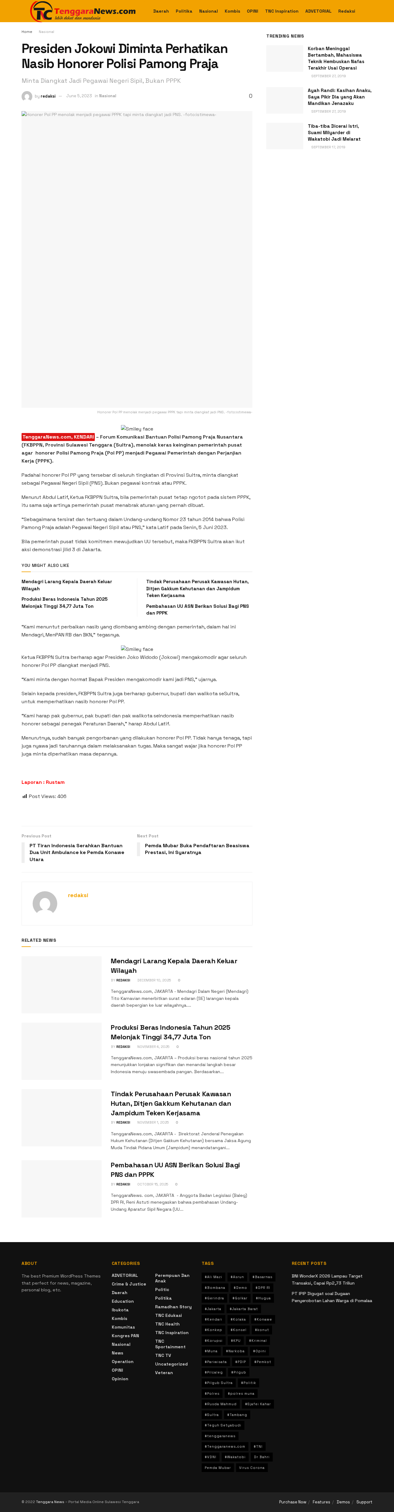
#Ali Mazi (213, 1277)
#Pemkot (262, 1362)
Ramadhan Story (173, 1306)
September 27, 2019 (328, 76)
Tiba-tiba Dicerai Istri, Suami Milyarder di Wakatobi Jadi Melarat (334, 132)
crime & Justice (129, 1284)
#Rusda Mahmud (221, 1404)
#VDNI (210, 1457)
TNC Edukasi (168, 1315)
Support (364, 1502)
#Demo (240, 1287)
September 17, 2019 (328, 147)
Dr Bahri (262, 1457)
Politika (184, 11)
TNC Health (167, 1324)
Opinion (120, 1379)
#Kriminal (258, 1340)
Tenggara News (50, 1501)
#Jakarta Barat (244, 1309)
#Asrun (237, 1277)
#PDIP (240, 1362)
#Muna (211, 1351)
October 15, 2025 (152, 1184)
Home (27, 31)
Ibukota (120, 1310)
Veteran (164, 1372)
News (117, 1353)
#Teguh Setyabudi (223, 1425)
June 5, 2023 (79, 95)
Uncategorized (171, 1364)
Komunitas (123, 1327)
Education (123, 1301)
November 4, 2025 (152, 1047)
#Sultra (212, 1415)
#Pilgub (238, 1372)
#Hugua (263, 1298)
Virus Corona (252, 1468)
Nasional (208, 11)
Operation (123, 1361)
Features (321, 1502)
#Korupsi (214, 1340)
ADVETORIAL (318, 11)
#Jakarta (213, 1309)
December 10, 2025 (153, 980)
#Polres (212, 1393)
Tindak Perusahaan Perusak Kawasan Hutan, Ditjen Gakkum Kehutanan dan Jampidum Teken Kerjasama (197, 588)
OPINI (252, 11)
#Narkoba (235, 1351)
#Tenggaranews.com (225, 1446)
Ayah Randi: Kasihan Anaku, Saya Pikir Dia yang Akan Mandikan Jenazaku (340, 96)
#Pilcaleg (214, 1372)
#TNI (258, 1446)
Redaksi (346, 11)
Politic (162, 1289)
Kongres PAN (125, 1335)
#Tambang (237, 1415)
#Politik (248, 1383)
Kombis (232, 11)
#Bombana (215, 1287)
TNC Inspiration (282, 11)
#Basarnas (262, 1277)
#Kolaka (238, 1319)
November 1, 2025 (152, 1122)
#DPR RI (262, 1287)
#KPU (236, 1340)
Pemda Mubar (218, 1468)
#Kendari (213, 1319)
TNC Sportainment (170, 1344)
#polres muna (241, 1393)
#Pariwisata (216, 1362)
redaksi (48, 95)
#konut (262, 1330)
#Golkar (239, 1298)
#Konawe (263, 1319)
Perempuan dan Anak (172, 1278)
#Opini (259, 1351)
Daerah (161, 11)
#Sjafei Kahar (258, 1404)
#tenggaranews (220, 1436)
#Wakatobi (235, 1457)
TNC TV (163, 1355)
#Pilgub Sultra (219, 1383)
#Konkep (213, 1330)
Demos (343, 1502)
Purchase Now (292, 1502)
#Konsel (239, 1330)
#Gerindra (214, 1298)
